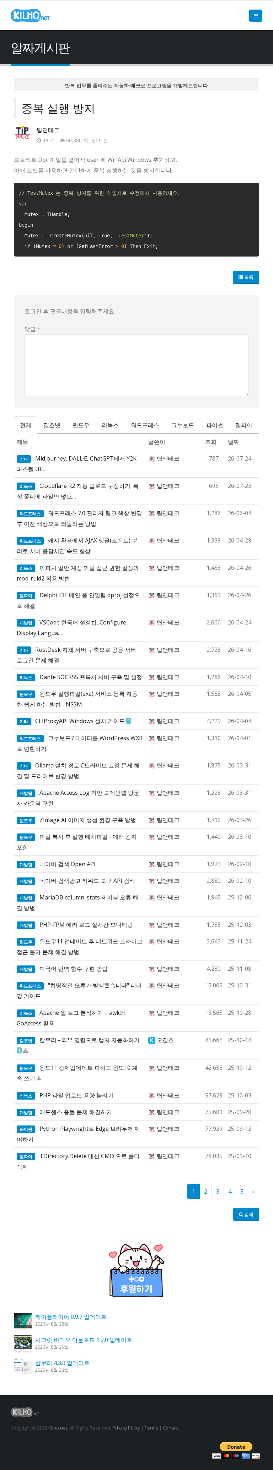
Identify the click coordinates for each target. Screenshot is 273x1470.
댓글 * (33, 329)
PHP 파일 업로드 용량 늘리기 (76, 1095)
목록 (248, 277)
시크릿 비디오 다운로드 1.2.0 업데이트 (83, 1340)
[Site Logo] (30, 15)
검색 (248, 1214)
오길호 (165, 1040)
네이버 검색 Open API (67, 864)
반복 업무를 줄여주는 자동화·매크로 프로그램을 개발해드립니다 (136, 85)
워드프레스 (145, 425)
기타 (24, 459)
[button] (255, 16)
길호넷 (51, 425)
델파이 (243, 425)
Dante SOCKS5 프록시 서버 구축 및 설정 (90, 677)
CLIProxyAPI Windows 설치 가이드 (80, 721)
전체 (25, 425)
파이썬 (214, 425)
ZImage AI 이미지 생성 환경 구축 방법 (87, 820)
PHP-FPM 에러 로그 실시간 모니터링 (86, 925)
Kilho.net (57, 1428)
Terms (151, 1428)
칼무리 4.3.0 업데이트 (62, 1363)
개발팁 (26, 623)
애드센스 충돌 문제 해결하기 (75, 1112)
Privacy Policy (126, 1428)
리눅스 (110, 425)
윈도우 (81, 425)
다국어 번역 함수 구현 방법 (73, 969)
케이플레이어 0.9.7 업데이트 (71, 1317)
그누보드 (182, 425)
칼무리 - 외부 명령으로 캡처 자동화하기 (89, 1040)
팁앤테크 (48, 130)
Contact (171, 1428)
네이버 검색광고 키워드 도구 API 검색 (87, 881)
